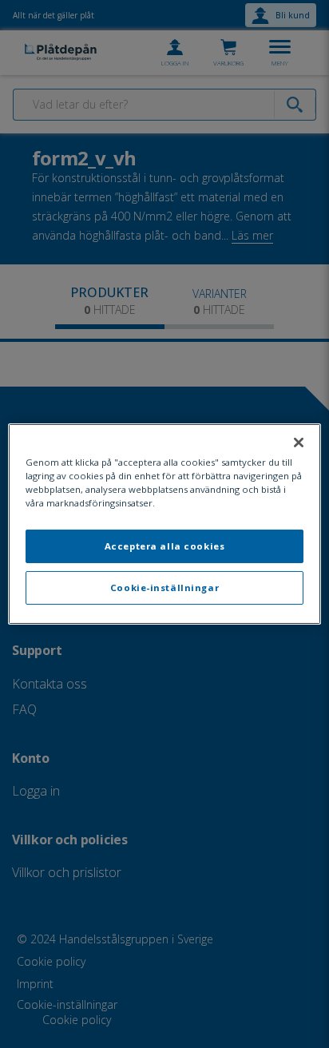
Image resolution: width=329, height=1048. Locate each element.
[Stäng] (298, 442)
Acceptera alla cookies (165, 546)
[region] (164, 524)
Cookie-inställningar (164, 587)
